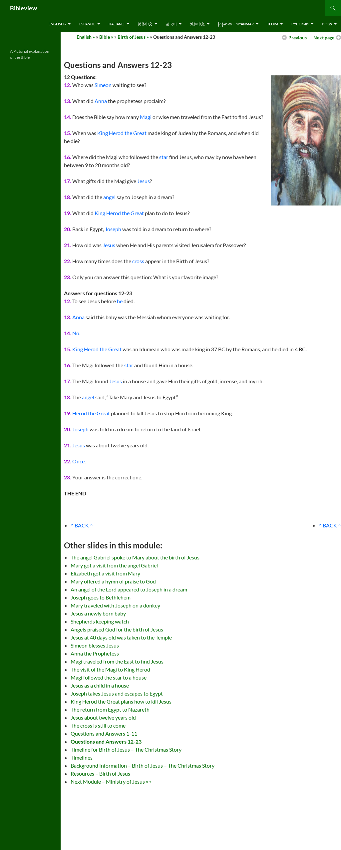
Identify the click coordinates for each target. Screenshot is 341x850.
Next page (323, 37)
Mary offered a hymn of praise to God (113, 581)
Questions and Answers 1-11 (104, 733)
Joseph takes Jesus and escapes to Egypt (117, 693)
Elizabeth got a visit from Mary (105, 573)
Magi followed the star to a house (109, 677)
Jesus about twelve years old (103, 717)
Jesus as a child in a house (100, 685)
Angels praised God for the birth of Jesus (117, 629)
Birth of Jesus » (133, 37)
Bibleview (23, 8)
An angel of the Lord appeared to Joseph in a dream (129, 589)
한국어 (171, 24)
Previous (297, 37)
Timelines (82, 757)
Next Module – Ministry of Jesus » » (111, 781)
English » (57, 24)
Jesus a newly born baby (98, 613)
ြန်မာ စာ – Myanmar (236, 24)
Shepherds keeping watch (100, 621)
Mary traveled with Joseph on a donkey (115, 605)
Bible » (106, 37)
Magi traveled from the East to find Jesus (117, 661)
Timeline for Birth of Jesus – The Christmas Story (126, 749)
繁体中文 (197, 24)
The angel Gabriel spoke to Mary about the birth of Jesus (135, 557)
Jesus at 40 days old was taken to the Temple (121, 637)
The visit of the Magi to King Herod (110, 669)
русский (300, 24)
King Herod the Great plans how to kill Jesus (121, 701)
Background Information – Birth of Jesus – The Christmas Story (142, 765)
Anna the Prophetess (95, 653)
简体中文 (145, 24)
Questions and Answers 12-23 (106, 741)
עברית (327, 24)
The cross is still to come (98, 725)
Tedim (272, 24)
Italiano (117, 24)
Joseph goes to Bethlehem (101, 597)
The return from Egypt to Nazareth (110, 709)
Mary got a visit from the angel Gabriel (114, 565)
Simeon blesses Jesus (95, 645)
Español (87, 24)
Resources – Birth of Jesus (100, 773)
